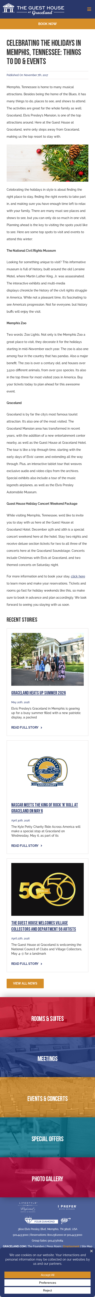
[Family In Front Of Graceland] (47, 634)
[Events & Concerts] (47, 1097)
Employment (71, 1246)
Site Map (87, 1246)
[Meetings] (47, 1057)
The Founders (36, 1246)
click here (78, 576)
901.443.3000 (20, 1234)
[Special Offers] (47, 1137)
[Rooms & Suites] (47, 1017)
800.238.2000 (55, 1234)
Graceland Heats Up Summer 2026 (38, 693)
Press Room (54, 1246)
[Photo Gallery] (47, 1177)
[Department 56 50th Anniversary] (47, 864)
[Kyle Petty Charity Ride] (47, 746)
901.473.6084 (55, 1240)
